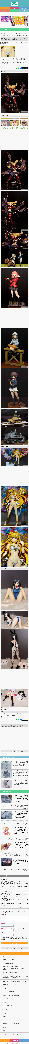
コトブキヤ (25, 838)
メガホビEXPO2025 (8, 963)
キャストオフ (14, 805)
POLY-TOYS (4, 716)
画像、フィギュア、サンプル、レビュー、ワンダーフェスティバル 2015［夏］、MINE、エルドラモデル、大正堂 (14, 39)
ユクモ (26, 855)
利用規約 (22, 938)
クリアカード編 (11, 838)
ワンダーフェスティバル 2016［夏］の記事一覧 (12, 714)
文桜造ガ (5, 869)
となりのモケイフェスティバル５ (11, 1023)
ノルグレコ (25, 821)
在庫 (13, 853)
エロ (19, 805)
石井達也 (3, 853)
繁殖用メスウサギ (24, 806)
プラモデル (22, 854)
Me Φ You (25, 869)
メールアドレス (7, 928)
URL (2, 932)
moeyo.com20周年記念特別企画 (10, 991)
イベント (14, 10)
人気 (24, 10)
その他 (4, 1030)
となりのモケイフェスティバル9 (15, 869)
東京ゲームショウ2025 (8, 959)
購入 (10, 853)
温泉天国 (3, 717)
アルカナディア (9, 855)
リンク (24, 1040)
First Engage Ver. (24, 853)
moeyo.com (14, 1043)
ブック (4, 1027)
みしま (26, 839)
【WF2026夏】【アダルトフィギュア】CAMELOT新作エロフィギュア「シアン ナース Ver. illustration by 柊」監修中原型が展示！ (20, 773)
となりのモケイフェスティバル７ (11, 1034)
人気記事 (5, 1013)
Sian (12, 821)
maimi (26, 854)
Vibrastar (26, 805)
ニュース (5, 1002)
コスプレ (5, 10)
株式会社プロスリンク (19, 855)
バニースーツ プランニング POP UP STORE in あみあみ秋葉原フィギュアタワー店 (15, 977)
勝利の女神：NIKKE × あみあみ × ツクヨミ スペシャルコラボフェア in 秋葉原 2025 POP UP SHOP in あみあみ (15, 968)
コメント (5, 914)
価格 (7, 853)
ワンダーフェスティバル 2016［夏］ (10, 715)
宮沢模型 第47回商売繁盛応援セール (11, 972)
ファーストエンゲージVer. (12, 854)
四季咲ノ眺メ (25, 870)
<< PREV (6, 751)
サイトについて (14, 1040)
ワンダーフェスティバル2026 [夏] (11, 806)
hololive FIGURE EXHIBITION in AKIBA (12, 1020)
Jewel (22, 805)
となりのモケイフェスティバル (10, 984)
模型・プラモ (24, 8)
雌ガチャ (26, 824)
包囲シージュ (19, 838)
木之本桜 (22, 839)
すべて (4, 956)
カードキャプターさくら (14, 839)
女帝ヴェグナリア (24, 823)
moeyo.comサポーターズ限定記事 (11, 995)
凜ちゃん (22, 808)
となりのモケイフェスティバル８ (11, 988)
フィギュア (14, 8)
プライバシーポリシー (10, 938)
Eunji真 (26, 808)
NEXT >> (23, 751)
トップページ (5, 8)
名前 (4, 923)
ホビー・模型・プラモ (8, 1006)
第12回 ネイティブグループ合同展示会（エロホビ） (15, 981)
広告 (5, 1040)
